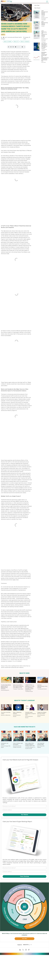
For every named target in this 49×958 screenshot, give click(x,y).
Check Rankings (24, 876)
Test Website (24, 815)
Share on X (16, 41)
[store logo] (6, 1)
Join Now (24, 938)
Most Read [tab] (36, 5)
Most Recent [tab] (37, 8)
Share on (7, 41)
